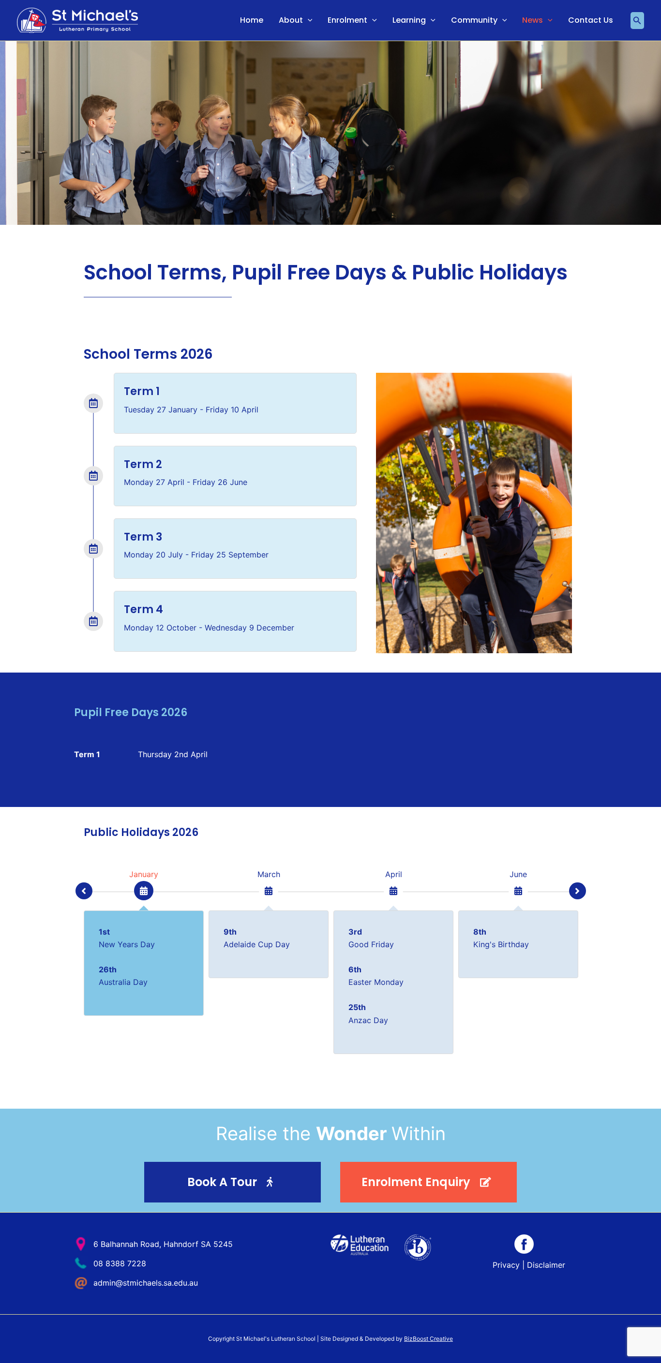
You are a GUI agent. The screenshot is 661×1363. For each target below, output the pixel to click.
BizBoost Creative (428, 1338)
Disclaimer (546, 1265)
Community (474, 20)
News (532, 20)
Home (251, 20)
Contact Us (590, 20)
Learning (409, 20)
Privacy (506, 1265)
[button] (637, 20)
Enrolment (347, 20)
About (291, 20)
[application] (308, 20)
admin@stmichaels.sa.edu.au (145, 1283)
